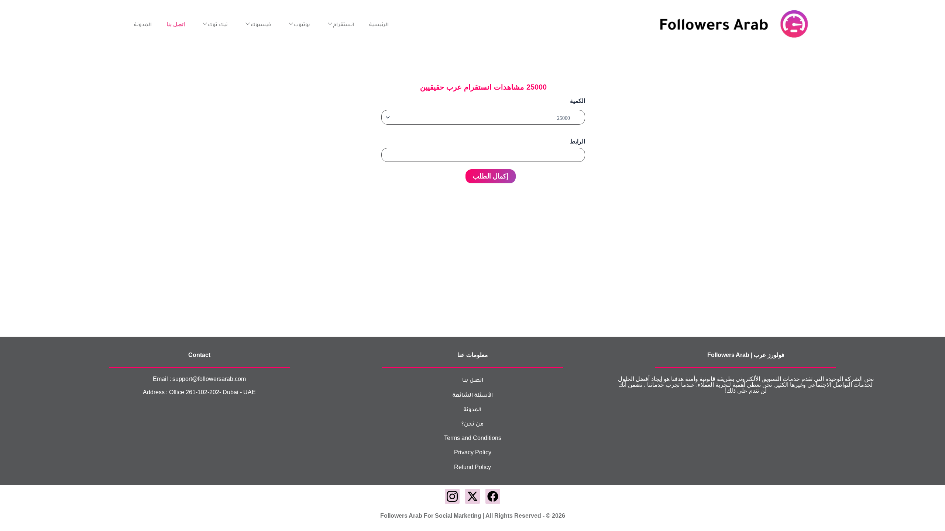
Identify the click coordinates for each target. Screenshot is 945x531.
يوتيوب (302, 24)
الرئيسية (379, 24)
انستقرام (343, 24)
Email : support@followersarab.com (199, 379)
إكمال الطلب (490, 176)
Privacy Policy (472, 452)
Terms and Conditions (472, 438)
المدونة (143, 24)
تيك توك (218, 24)
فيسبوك (261, 24)
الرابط (577, 141)
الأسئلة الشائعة (473, 395)
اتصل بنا (472, 379)
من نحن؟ (472, 423)
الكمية (577, 101)
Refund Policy (472, 467)
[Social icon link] (492, 496)
